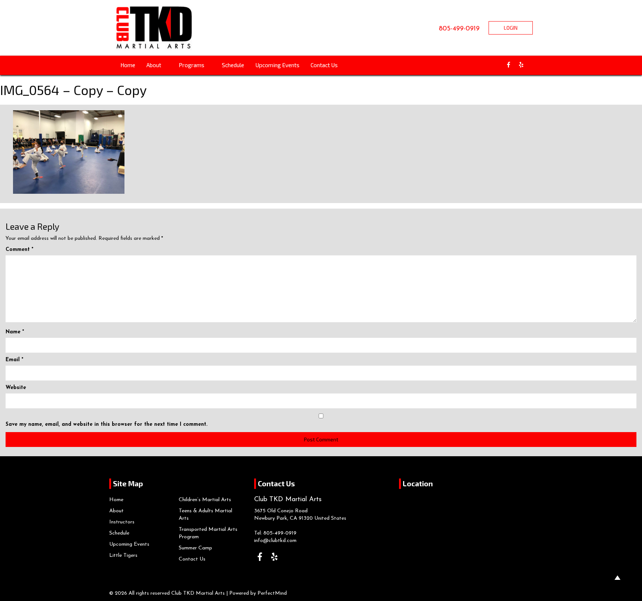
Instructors (121, 522)
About (154, 65)
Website (16, 388)
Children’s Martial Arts (205, 500)
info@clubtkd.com (275, 540)
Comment (19, 249)
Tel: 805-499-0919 (275, 533)
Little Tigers (123, 555)
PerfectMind (272, 593)
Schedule (233, 65)
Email (14, 360)
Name (15, 332)
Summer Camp (195, 548)
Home (127, 65)
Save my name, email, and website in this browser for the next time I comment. (106, 424)
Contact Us (324, 65)
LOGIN (511, 28)
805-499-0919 (459, 29)
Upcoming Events (277, 65)
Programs (192, 65)
